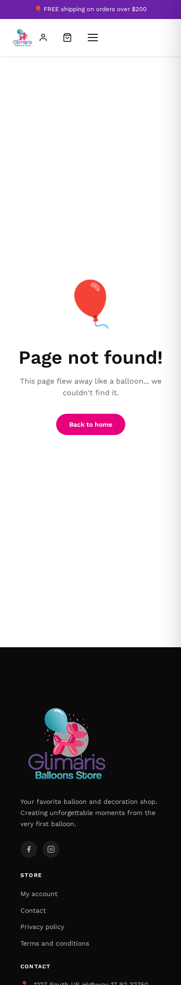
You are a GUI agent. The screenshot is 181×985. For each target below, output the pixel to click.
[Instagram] (51, 849)
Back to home (90, 424)
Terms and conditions (54, 943)
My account (39, 893)
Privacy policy (42, 926)
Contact (33, 910)
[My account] (43, 37)
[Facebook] (28, 849)
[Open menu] (93, 37)
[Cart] (67, 37)
